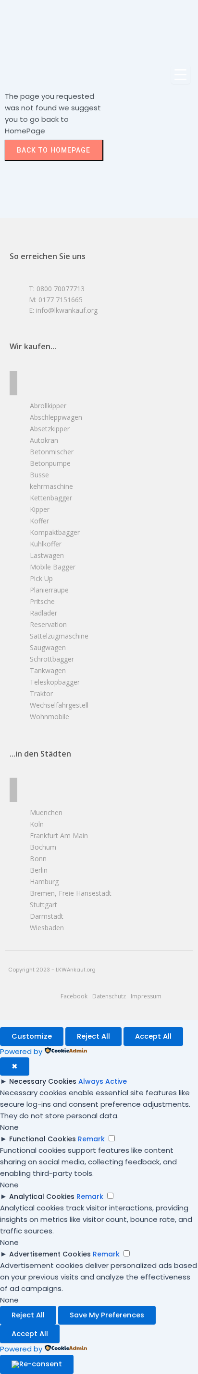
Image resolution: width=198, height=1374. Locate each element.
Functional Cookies (42, 1139)
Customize (32, 1036)
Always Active (102, 1081)
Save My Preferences (107, 1315)
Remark (91, 1139)
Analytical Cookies (41, 1196)
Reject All (93, 1036)
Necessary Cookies (42, 1081)
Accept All (153, 1036)
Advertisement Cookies (50, 1254)
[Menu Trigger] (180, 74)
